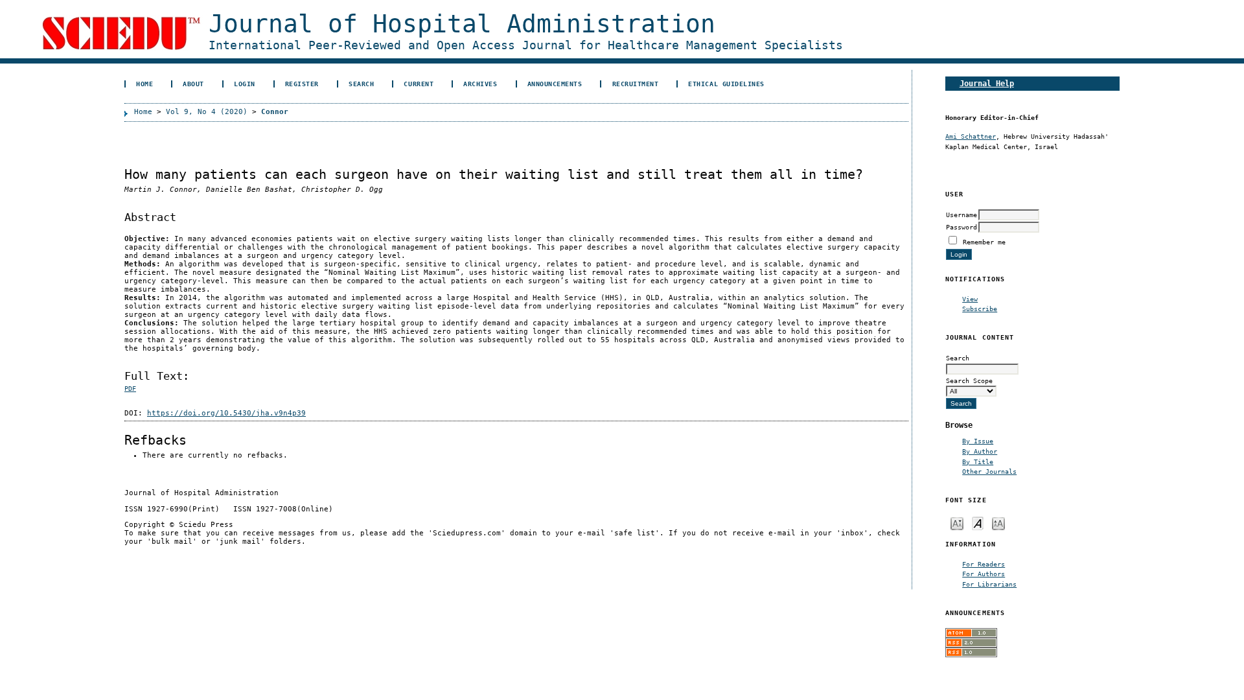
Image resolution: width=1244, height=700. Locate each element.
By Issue (977, 441)
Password (961, 227)
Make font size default (977, 522)
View (970, 299)
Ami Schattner (970, 136)
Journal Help (987, 83)
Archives (480, 84)
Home (144, 84)
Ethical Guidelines (726, 84)
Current (418, 84)
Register (302, 84)
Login (244, 84)
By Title (977, 461)
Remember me (984, 242)
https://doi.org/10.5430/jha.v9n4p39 (226, 413)
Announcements (554, 84)
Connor (274, 112)
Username (961, 214)
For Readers (983, 564)
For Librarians (989, 584)
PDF (130, 388)
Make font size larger (998, 522)
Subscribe (979, 308)
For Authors (983, 574)
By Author (979, 451)
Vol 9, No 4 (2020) (207, 112)
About (193, 84)
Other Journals (989, 471)
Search (361, 84)
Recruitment (635, 84)
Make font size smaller (956, 522)
